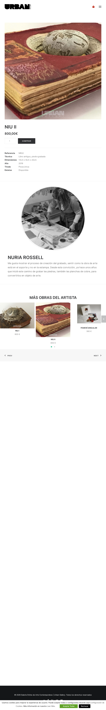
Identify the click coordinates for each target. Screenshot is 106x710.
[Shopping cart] (92, 7)
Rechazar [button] (84, 706)
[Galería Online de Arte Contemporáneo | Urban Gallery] (21, 6)
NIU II (53, 339)
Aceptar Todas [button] (68, 706)
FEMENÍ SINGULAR (89, 328)
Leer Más (51, 706)
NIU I (17, 331)
